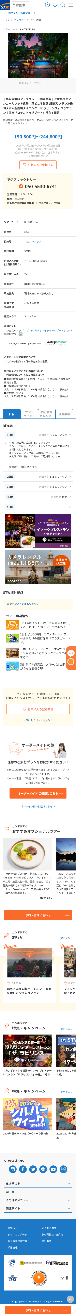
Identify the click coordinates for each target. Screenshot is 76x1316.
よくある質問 (49, 1228)
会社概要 (46, 1241)
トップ (6, 19)
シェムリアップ (32, 241)
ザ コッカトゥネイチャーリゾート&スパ (48, 330)
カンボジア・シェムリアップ (23, 603)
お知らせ (12, 1228)
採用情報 (12, 1247)
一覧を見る (64, 938)
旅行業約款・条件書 (53, 1234)
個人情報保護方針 (17, 1241)
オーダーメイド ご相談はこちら (38, 793)
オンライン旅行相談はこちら (36, 806)
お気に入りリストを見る (36, 720)
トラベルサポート (17, 1234)
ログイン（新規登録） (20, 13)
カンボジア (19, 19)
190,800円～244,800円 (38, 136)
